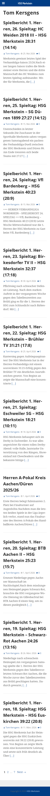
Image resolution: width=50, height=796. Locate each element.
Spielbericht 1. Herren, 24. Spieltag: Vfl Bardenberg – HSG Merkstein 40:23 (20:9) (23, 186)
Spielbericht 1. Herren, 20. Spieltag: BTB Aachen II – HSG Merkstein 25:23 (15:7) (24, 554)
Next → (21, 772)
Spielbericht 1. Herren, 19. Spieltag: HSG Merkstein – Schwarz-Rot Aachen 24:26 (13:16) (25, 634)
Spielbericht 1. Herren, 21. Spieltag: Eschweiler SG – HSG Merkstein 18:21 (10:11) (23, 413)
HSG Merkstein (33, 791)
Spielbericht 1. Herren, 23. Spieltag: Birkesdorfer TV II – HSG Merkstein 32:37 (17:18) (24, 262)
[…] (32, 81)
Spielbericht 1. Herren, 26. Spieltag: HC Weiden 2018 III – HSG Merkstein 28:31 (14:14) (25, 35)
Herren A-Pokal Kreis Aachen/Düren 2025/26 (24, 484)
